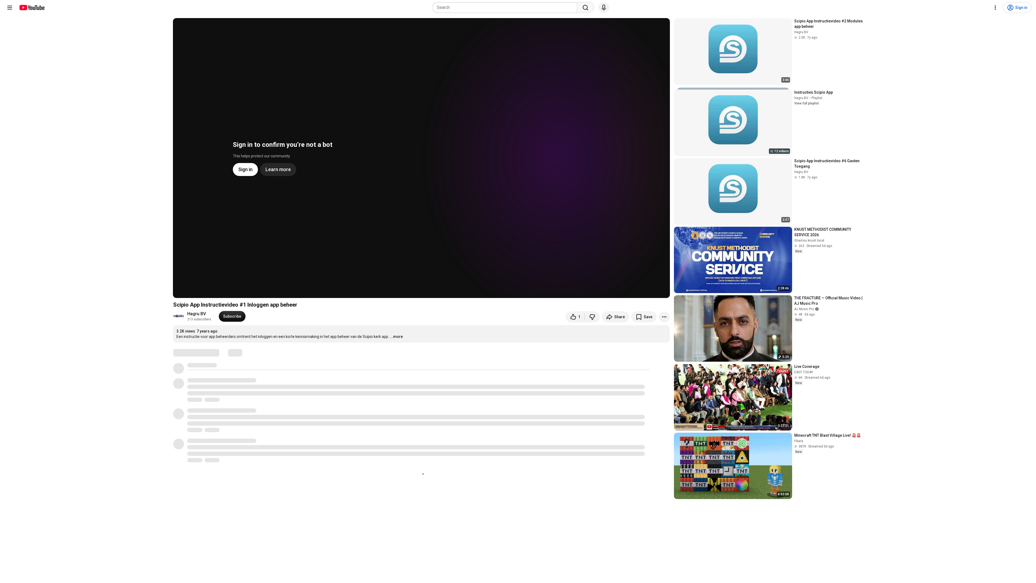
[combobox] (506, 7)
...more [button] (396, 336)
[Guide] (9, 7)
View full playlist (806, 103)
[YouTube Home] (31, 7)
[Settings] (995, 7)
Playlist (817, 98)
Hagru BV (196, 313)
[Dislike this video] (592, 316)
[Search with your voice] (603, 7)
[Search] (585, 7)
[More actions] (664, 316)
